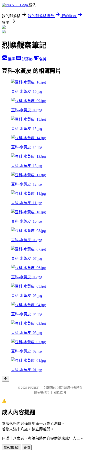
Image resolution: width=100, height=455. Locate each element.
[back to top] (5, 379)
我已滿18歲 (11, 447)
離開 (27, 447)
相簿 (11, 59)
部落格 (27, 59)
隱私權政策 (41, 392)
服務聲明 (60, 392)
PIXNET (33, 387)
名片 (43, 59)
